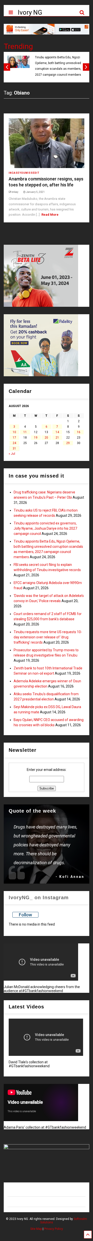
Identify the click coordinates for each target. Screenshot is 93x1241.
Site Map (36, 1229)
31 (14, 448)
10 (14, 432)
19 (35, 437)
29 (68, 443)
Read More (50, 214)
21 (57, 437)
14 (57, 432)
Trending (18, 46)
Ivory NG (30, 12)
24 (14, 443)
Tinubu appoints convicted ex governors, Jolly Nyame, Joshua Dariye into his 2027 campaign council (45, 528)
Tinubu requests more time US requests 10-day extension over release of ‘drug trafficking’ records (48, 637)
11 (25, 432)
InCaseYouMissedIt (24, 173)
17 (14, 437)
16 (78, 432)
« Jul (12, 453)
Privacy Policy (53, 1229)
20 (46, 437)
